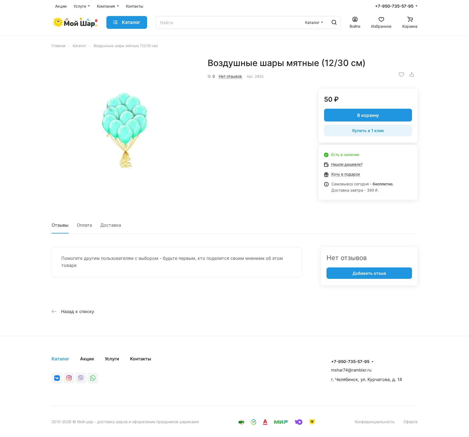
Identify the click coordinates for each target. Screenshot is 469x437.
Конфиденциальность (375, 421)
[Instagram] (69, 378)
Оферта (410, 421)
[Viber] (80, 378)
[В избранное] (401, 74)
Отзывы (60, 225)
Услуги (112, 358)
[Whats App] (92, 378)
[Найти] (334, 22)
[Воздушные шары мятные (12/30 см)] (124, 130)
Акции (87, 358)
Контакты (140, 358)
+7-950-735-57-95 (394, 6)
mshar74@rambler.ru (351, 370)
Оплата (84, 225)
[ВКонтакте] (57, 378)
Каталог (60, 358)
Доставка (110, 225)
